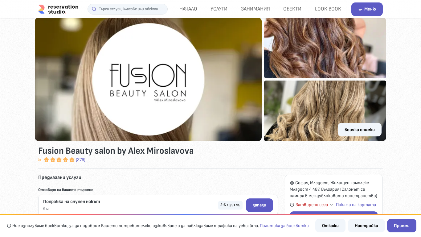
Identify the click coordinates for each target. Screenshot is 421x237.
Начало (188, 9)
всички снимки (360, 130)
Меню (370, 9)
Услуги (219, 9)
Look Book (328, 9)
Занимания (255, 9)
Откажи (330, 226)
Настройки (366, 226)
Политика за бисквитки (284, 226)
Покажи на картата (356, 205)
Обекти (292, 9)
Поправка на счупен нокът (71, 202)
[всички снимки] (210, 79)
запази (259, 205)
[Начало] (58, 8)
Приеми (402, 226)
